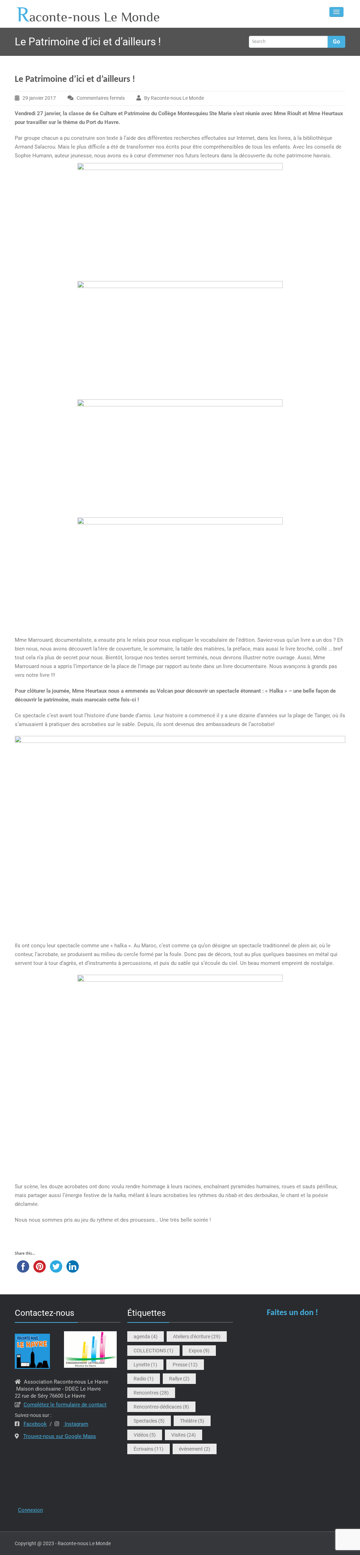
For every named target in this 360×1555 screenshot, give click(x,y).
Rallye (179, 1378)
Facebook (35, 1424)
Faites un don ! (292, 1313)
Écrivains (148, 1449)
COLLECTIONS (153, 1350)
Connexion (30, 1510)
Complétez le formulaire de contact (65, 1405)
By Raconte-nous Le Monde (174, 98)
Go (336, 41)
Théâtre (192, 1421)
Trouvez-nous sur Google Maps (59, 1436)
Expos (199, 1350)
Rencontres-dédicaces (161, 1407)
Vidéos (145, 1435)
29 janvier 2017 (39, 98)
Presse (185, 1364)
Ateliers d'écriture (196, 1336)
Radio (144, 1378)
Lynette (145, 1364)
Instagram (75, 1424)
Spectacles (149, 1421)
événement (194, 1449)
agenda (146, 1336)
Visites (183, 1435)
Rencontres (151, 1393)
